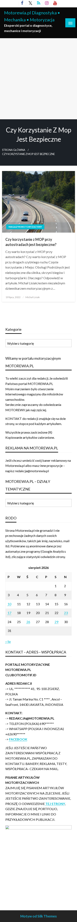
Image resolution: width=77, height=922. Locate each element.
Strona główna (13, 150)
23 (66, 613)
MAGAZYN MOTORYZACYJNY (25, 226)
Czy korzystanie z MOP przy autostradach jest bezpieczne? (30, 242)
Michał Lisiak (32, 297)
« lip (8, 641)
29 (56, 622)
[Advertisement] (38, 78)
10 (9, 604)
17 (9, 613)
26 (28, 622)
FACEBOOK (18, 739)
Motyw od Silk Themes (38, 916)
